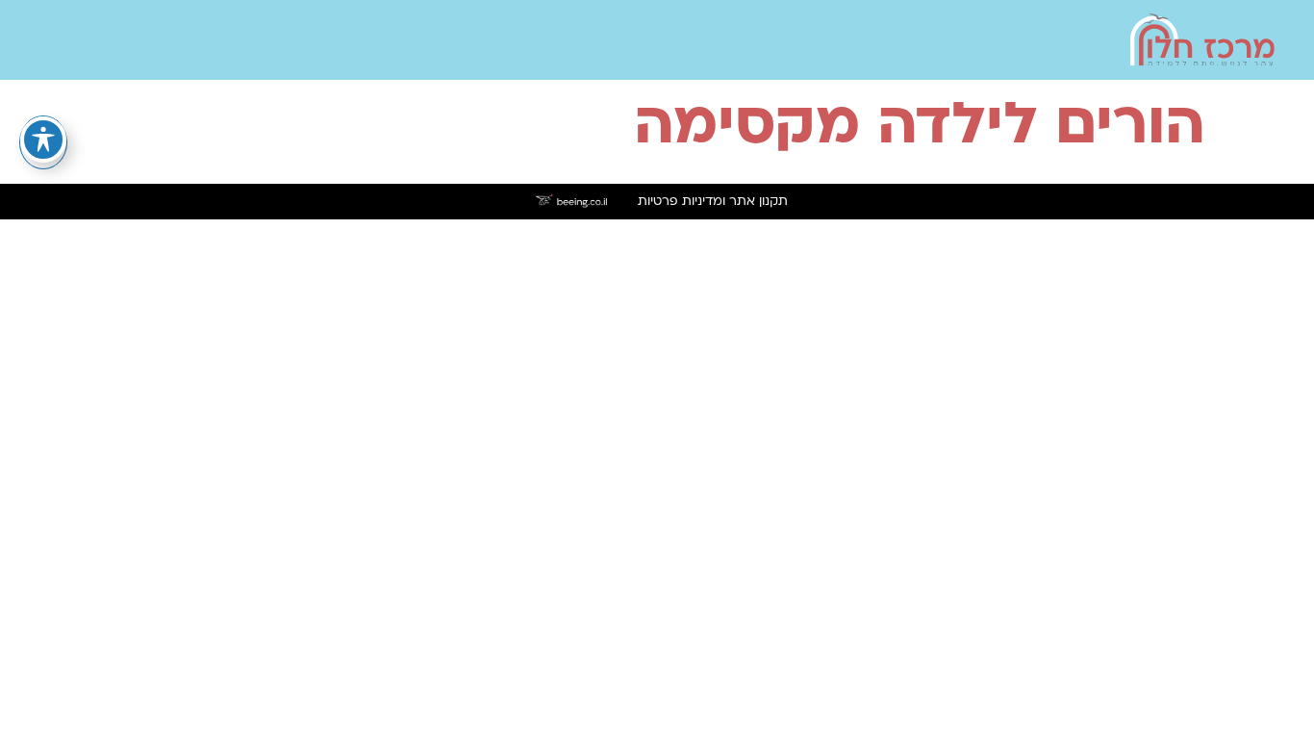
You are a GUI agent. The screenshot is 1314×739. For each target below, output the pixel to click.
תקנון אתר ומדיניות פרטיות (713, 201)
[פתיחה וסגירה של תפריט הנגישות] (43, 139)
